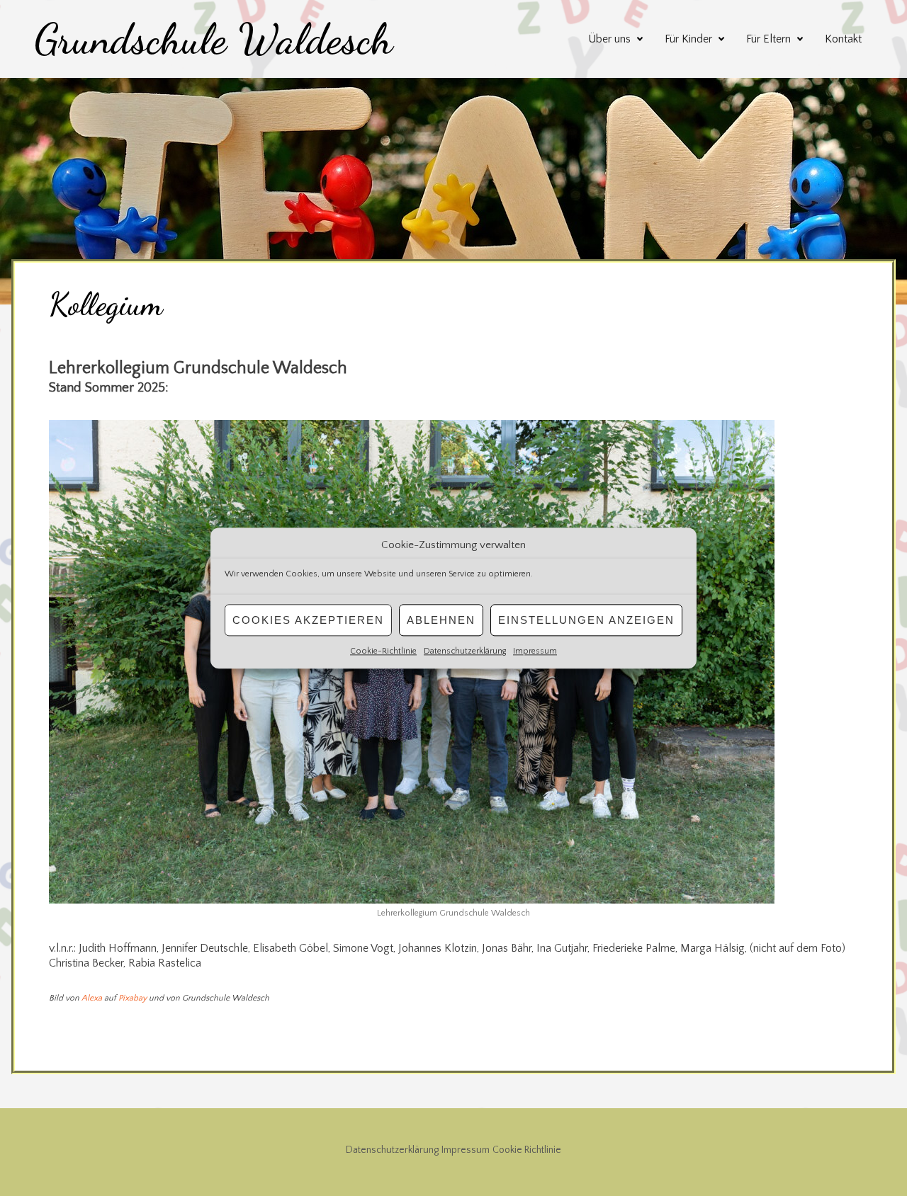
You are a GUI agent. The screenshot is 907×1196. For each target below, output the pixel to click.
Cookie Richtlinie (526, 1150)
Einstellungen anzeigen (586, 620)
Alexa (91, 998)
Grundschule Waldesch (213, 38)
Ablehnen (441, 620)
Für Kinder (688, 39)
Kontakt (843, 39)
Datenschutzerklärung (465, 651)
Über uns (609, 39)
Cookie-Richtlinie (383, 651)
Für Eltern (768, 39)
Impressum (535, 651)
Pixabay (132, 998)
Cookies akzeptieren (308, 620)
